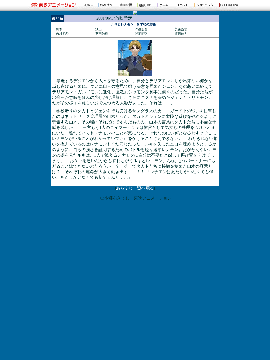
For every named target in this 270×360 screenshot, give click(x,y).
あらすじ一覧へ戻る (135, 188)
